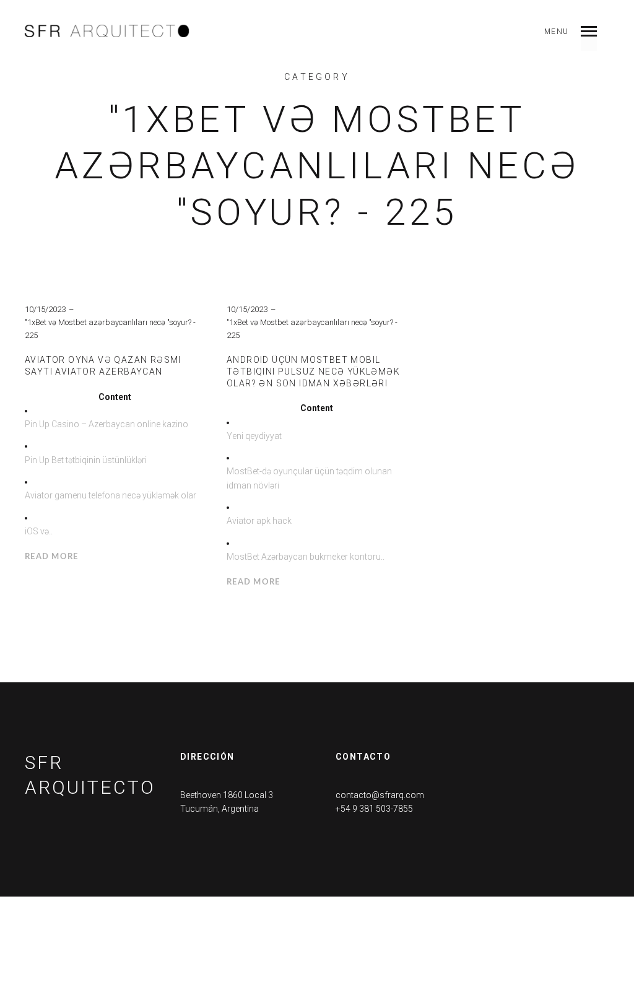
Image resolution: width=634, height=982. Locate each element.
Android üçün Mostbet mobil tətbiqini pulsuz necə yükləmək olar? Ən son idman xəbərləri (313, 371)
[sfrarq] (107, 31)
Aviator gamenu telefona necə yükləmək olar (110, 495)
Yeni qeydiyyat (254, 436)
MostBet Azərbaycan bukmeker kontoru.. (305, 557)
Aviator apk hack (259, 521)
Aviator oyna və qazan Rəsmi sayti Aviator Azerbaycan (103, 365)
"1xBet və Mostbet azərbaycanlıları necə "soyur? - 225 (110, 329)
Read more (52, 557)
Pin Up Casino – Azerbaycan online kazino (106, 424)
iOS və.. (39, 531)
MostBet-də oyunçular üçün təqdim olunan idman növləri (309, 478)
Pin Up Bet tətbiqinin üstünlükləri (86, 460)
